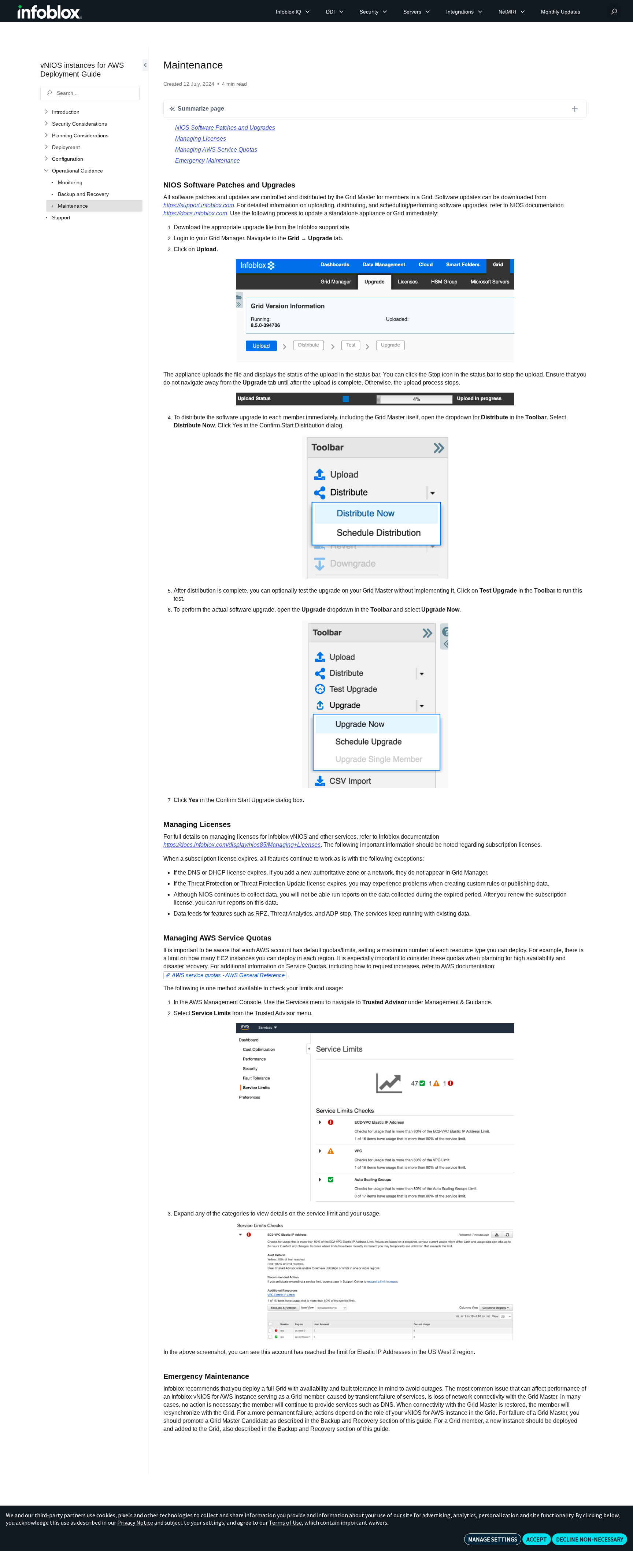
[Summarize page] (575, 109)
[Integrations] (480, 11)
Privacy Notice (135, 1522)
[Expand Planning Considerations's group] (46, 135)
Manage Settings (492, 1539)
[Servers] (428, 11)
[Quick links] (50, 11)
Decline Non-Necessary (589, 1539)
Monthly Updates (560, 12)
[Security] (385, 11)
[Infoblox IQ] (307, 11)
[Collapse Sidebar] (145, 761)
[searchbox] (90, 93)
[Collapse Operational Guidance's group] (46, 171)
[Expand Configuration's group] (46, 159)
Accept (536, 1539)
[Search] (614, 11)
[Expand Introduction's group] (46, 112)
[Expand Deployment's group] (46, 147)
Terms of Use (285, 1522)
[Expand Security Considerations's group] (46, 124)
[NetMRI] (522, 11)
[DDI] (341, 11)
